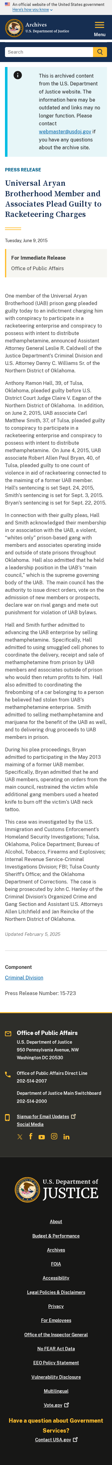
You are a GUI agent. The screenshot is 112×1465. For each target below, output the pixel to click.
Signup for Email (43, 1116)
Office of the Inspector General (56, 1334)
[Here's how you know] (56, 7)
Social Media (30, 1124)
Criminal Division (24, 978)
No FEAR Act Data (56, 1348)
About (56, 1221)
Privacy (56, 1306)
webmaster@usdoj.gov (65, 132)
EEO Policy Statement (56, 1362)
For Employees (56, 1320)
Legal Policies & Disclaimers (56, 1292)
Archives (56, 1249)
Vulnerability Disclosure (56, 1377)
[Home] (37, 35)
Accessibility (56, 1278)
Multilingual (56, 1391)
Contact (53, 1439)
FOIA (56, 1264)
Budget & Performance (56, 1235)
